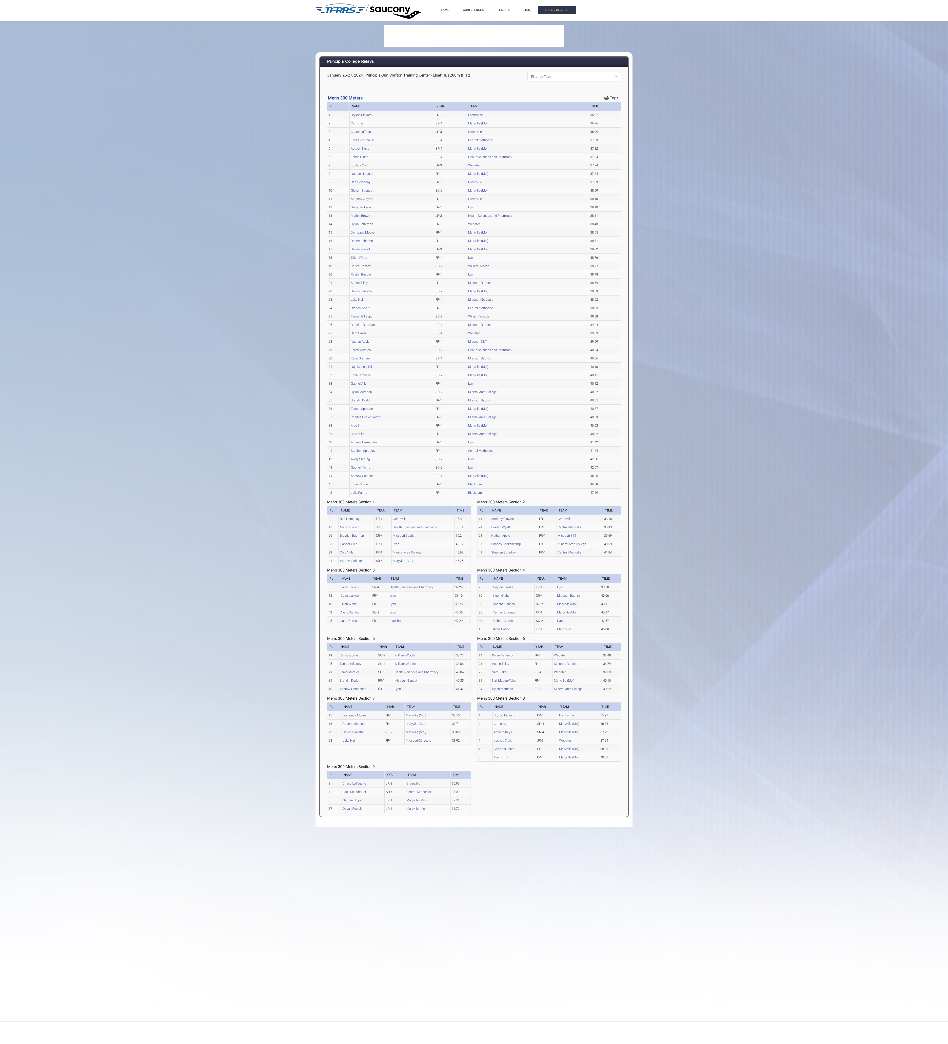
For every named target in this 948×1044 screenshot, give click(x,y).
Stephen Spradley (363, 451)
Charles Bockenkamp (365, 417)
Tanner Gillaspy (361, 316)
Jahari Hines (359, 157)
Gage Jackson (361, 207)
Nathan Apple (360, 341)
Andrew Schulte (362, 476)
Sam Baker (358, 333)
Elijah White (359, 257)
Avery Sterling (360, 459)
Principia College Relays (350, 61)
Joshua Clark (360, 165)
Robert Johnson (362, 241)
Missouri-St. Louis (480, 299)
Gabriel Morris (360, 467)
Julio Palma (359, 492)
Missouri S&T (477, 341)
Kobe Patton (359, 484)
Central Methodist (480, 140)
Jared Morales (361, 350)
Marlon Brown (360, 215)
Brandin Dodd (360, 400)
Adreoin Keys (360, 148)
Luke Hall (357, 299)
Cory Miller (358, 434)
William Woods (478, 266)
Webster (474, 165)
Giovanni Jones (361, 190)
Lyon (471, 207)
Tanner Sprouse (362, 409)
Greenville (475, 132)
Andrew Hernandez (364, 442)
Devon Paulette (361, 291)
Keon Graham (360, 358)
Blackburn (475, 484)
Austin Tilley (359, 283)
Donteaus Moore (362, 232)
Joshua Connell (361, 375)
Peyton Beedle (361, 274)
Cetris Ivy (357, 123)
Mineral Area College (482, 392)
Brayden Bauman (363, 325)
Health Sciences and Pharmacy (490, 157)
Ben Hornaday (360, 182)
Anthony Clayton (362, 199)
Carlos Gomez (361, 266)
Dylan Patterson (362, 224)
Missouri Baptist (479, 283)
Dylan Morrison (361, 392)
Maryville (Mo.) (478, 123)
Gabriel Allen (359, 383)
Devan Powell (360, 249)
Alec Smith (358, 425)
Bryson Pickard (361, 115)
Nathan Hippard (362, 174)
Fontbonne (475, 115)
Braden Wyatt (360, 308)
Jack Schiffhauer (362, 140)
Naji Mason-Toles (363, 367)
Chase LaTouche (362, 132)
